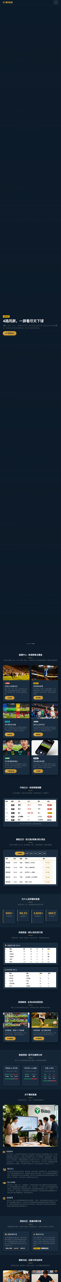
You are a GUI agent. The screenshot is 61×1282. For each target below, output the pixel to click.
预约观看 (38, 697)
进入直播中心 (12, 333)
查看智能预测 (30, 333)
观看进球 (39, 1038)
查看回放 (38, 734)
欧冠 (40, 853)
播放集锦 (11, 1038)
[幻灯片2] (30, 644)
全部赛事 (20, 853)
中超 (44, 853)
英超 (27, 853)
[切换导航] (56, 2)
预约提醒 (47, 862)
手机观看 (38, 771)
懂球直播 (9, 2)
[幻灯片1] (27, 644)
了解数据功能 (10, 771)
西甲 (31, 853)
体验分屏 (9, 734)
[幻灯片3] (33, 644)
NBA (35, 853)
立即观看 (9, 697)
